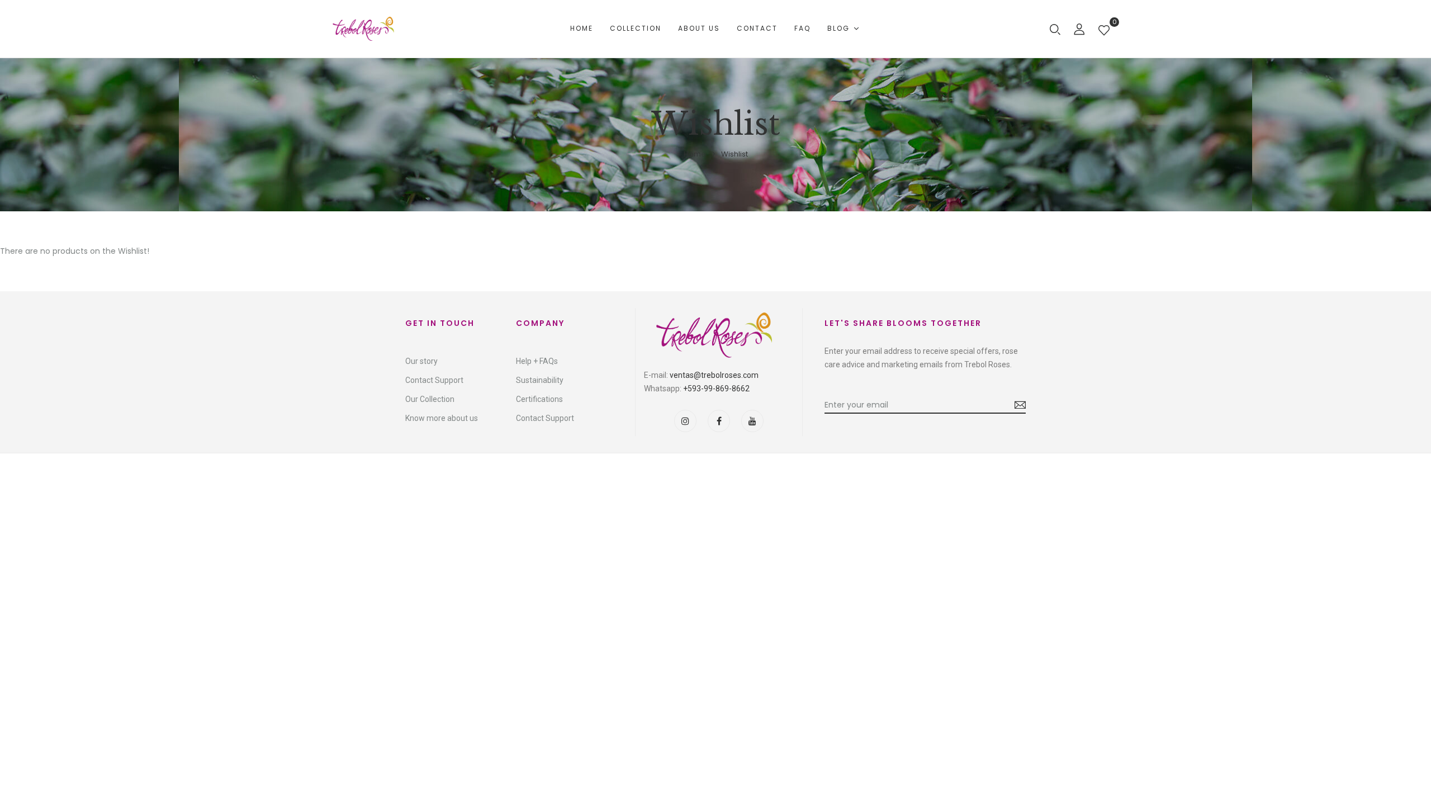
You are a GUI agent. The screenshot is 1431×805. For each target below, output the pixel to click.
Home (695, 154)
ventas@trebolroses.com (714, 375)
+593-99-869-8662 (716, 388)
